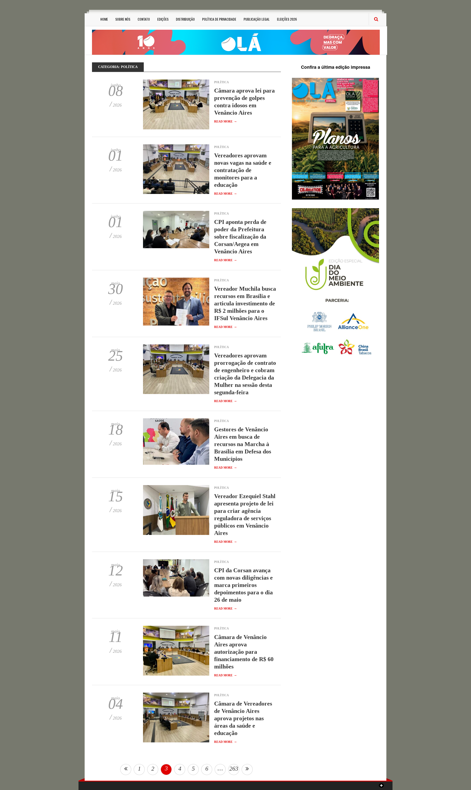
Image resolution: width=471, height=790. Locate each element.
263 (233, 768)
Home (104, 19)
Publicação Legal (257, 19)
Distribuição (185, 19)
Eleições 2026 (287, 19)
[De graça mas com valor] (236, 42)
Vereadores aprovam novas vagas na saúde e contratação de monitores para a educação (242, 170)
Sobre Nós (122, 19)
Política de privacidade (219, 19)
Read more (225, 121)
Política (221, 82)
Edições (163, 19)
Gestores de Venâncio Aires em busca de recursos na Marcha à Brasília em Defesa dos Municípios (242, 444)
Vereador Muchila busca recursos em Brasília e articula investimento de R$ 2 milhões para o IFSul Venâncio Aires (245, 303)
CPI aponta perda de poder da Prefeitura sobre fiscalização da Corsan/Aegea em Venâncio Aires (240, 237)
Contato (144, 19)
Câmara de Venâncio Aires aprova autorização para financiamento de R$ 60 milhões (244, 652)
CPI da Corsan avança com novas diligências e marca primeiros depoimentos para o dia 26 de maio (243, 585)
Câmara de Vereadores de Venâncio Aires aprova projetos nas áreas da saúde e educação (243, 718)
